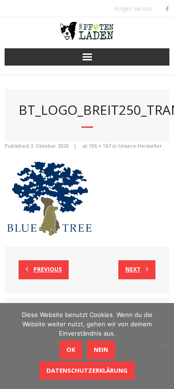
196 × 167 (100, 145)
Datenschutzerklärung (87, 370)
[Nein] (162, 346)
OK (70, 349)
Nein (101, 349)
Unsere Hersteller (140, 145)
